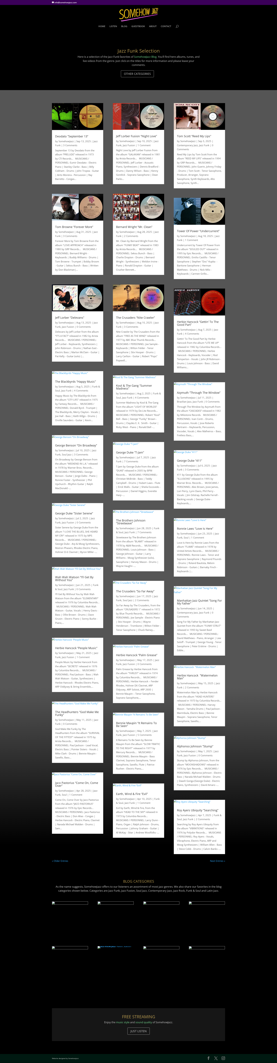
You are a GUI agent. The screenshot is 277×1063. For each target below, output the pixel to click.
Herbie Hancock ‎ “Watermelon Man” (197, 676)
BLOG (124, 26)
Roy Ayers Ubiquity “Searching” (197, 810)
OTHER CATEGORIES (137, 74)
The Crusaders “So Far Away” (135, 591)
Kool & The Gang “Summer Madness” (134, 387)
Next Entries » (217, 860)
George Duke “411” (189, 460)
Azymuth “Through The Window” (198, 393)
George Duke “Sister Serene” (74, 513)
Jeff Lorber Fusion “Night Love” (136, 136)
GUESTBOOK (138, 26)
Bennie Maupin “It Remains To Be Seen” (136, 724)
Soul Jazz (66, 454)
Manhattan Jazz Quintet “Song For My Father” (199, 602)
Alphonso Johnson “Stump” (195, 746)
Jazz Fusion (68, 326)
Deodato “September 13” (71, 136)
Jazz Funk (66, 390)
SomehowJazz (66, 141)
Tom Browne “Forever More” (74, 227)
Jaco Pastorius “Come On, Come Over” (76, 784)
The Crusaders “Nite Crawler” (135, 317)
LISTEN (113, 26)
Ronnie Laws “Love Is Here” (195, 528)
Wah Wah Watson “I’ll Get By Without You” (74, 578)
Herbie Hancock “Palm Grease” (136, 655)
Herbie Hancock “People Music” (76, 648)
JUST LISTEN (138, 1031)
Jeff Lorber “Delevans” (69, 317)
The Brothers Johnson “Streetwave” (130, 521)
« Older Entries (60, 860)
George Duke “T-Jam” (130, 452)
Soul (64, 794)
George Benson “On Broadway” (76, 445)
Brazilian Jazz (184, 401)
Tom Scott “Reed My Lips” (194, 136)
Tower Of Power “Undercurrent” (198, 231)
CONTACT (166, 26)
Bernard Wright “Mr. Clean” (134, 227)
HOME (101, 26)
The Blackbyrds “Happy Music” (75, 381)
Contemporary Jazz (187, 145)
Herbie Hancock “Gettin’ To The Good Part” (198, 323)
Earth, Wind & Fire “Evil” (132, 794)
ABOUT (153, 26)
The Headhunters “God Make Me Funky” (77, 713)
